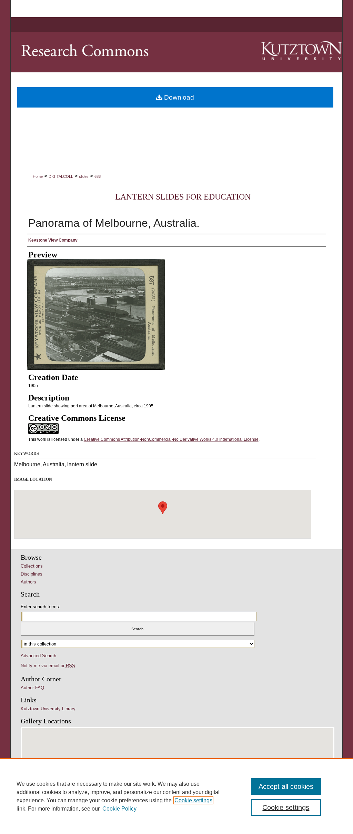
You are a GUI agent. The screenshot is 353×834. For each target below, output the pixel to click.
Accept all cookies (286, 786)
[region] (176, 796)
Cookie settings (193, 800)
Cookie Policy (119, 809)
